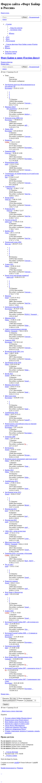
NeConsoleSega (12, 109)
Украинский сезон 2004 (13, 242)
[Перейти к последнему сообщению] (31, 103)
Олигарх (27, 103)
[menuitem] (15, 28)
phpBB (16, 762)
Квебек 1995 (9, 231)
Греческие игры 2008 (12, 646)
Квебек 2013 (9, 470)
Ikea (6, 353)
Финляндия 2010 (11, 520)
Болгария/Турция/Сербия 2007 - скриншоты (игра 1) (23, 668)
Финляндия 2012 (11, 509)
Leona (26, 538)
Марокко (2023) (10, 107)
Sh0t (6, 648)
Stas (6, 177)
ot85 (25, 125)
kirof (6, 511)
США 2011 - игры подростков (15, 531)
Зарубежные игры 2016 (13, 362)
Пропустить (5, 13)
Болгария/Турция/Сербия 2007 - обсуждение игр (22, 622)
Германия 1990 (10, 437)
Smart (7, 298)
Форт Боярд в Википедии (14, 592)
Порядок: (20, 700)
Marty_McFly (28, 561)
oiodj (6, 164)
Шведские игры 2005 (12, 542)
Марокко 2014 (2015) (12, 385)
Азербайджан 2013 (11, 481)
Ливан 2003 (9, 129)
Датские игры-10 (11, 220)
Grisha (7, 142)
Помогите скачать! (11, 581)
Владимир (8, 88)
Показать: (6, 698)
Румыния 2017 (10, 209)
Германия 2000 (10, 151)
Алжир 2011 (9, 264)
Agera (7, 483)
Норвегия (8, 140)
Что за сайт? (9, 564)
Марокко (8, 296)
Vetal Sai (9, 188)
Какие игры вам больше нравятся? (17, 275)
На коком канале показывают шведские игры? (21, 459)
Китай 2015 (9, 374)
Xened (7, 375)
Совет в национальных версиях (16, 329)
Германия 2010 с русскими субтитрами (18, 553)
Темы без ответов (11, 51)
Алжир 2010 (9, 611)
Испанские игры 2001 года (14, 351)
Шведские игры (10, 396)
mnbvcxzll (8, 222)
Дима (7, 233)
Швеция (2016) (10, 318)
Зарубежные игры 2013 (13, 492)
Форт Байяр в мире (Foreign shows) (20, 57)
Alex (6, 624)
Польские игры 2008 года (14, 118)
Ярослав (8, 244)
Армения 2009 (10, 340)
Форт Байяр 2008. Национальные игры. (18, 657)
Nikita (7, 266)
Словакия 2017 (10, 186)
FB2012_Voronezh (30, 314)
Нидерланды (9, 448)
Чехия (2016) (9, 197)
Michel (26, 505)
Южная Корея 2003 (11, 162)
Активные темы (10, 53)
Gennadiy (8, 659)
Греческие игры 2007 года (14, 307)
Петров (27, 455)
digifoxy (27, 114)
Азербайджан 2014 (11, 412)
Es (25, 444)
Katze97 (27, 420)
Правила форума (6, 62)
